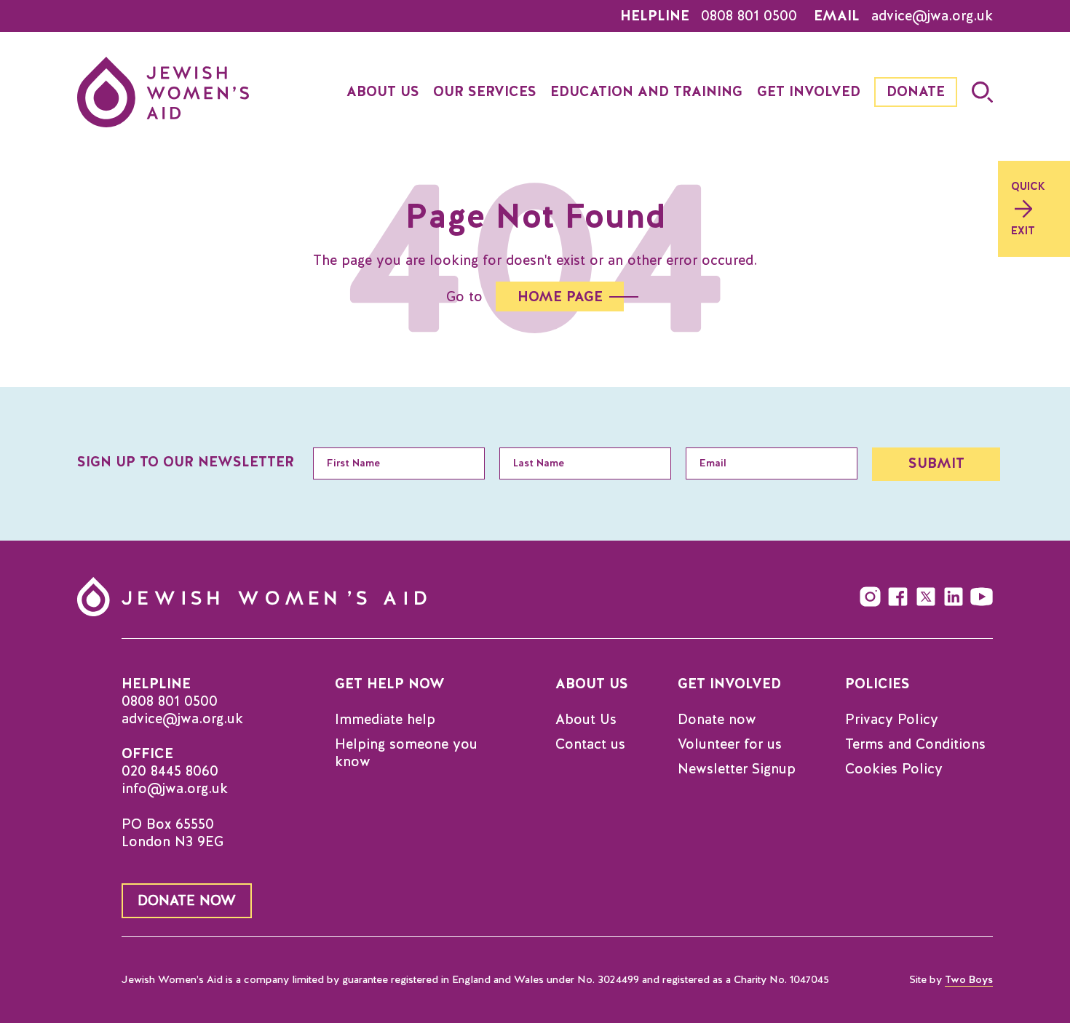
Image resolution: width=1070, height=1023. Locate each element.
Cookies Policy (894, 769)
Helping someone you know (406, 753)
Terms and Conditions (915, 744)
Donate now (717, 719)
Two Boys (969, 980)
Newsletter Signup (737, 769)
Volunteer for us (730, 744)
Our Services (484, 91)
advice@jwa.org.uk (932, 16)
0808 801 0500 (749, 16)
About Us (586, 719)
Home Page (560, 296)
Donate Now (187, 900)
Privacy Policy (891, 719)
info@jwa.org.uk (175, 788)
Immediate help (385, 719)
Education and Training (646, 91)
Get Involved (808, 91)
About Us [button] (382, 91)
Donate (916, 91)
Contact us (590, 744)
